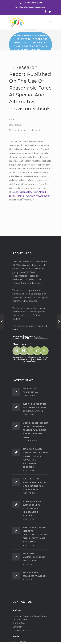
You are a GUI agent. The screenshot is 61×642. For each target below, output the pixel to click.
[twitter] (50, 12)
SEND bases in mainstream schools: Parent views (34, 557)
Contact (19, 329)
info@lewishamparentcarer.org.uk (30, 7)
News (27, 35)
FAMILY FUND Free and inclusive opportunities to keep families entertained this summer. (35, 534)
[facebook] (45, 12)
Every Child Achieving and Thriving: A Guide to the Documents (34, 407)
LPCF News (40, 35)
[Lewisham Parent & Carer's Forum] (30, 22)
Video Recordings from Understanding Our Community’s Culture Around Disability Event (35, 430)
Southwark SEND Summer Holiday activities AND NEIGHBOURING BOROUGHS (32, 508)
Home (17, 35)
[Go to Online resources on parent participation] (59, 321)
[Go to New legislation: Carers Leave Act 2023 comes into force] (2, 321)
